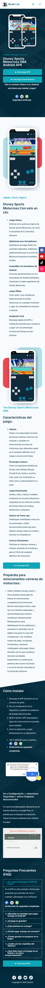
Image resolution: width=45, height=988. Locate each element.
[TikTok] (31, 977)
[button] (33, 4)
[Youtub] (25, 977)
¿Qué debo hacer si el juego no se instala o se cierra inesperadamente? (21, 953)
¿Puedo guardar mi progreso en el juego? (23, 937)
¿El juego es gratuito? (17, 921)
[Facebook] (14, 977)
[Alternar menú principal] (39, 4)
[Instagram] (20, 977)
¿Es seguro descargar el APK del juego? (22, 883)
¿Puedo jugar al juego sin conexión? (24, 931)
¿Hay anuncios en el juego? (20, 926)
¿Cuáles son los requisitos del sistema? (21, 945)
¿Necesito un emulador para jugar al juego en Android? (23, 915)
